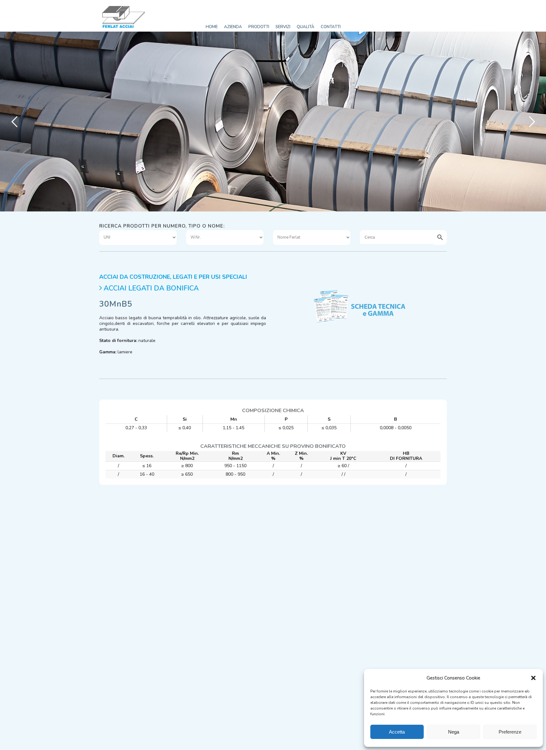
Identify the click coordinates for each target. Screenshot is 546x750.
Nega (453, 732)
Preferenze (510, 732)
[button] (533, 678)
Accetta (397, 732)
